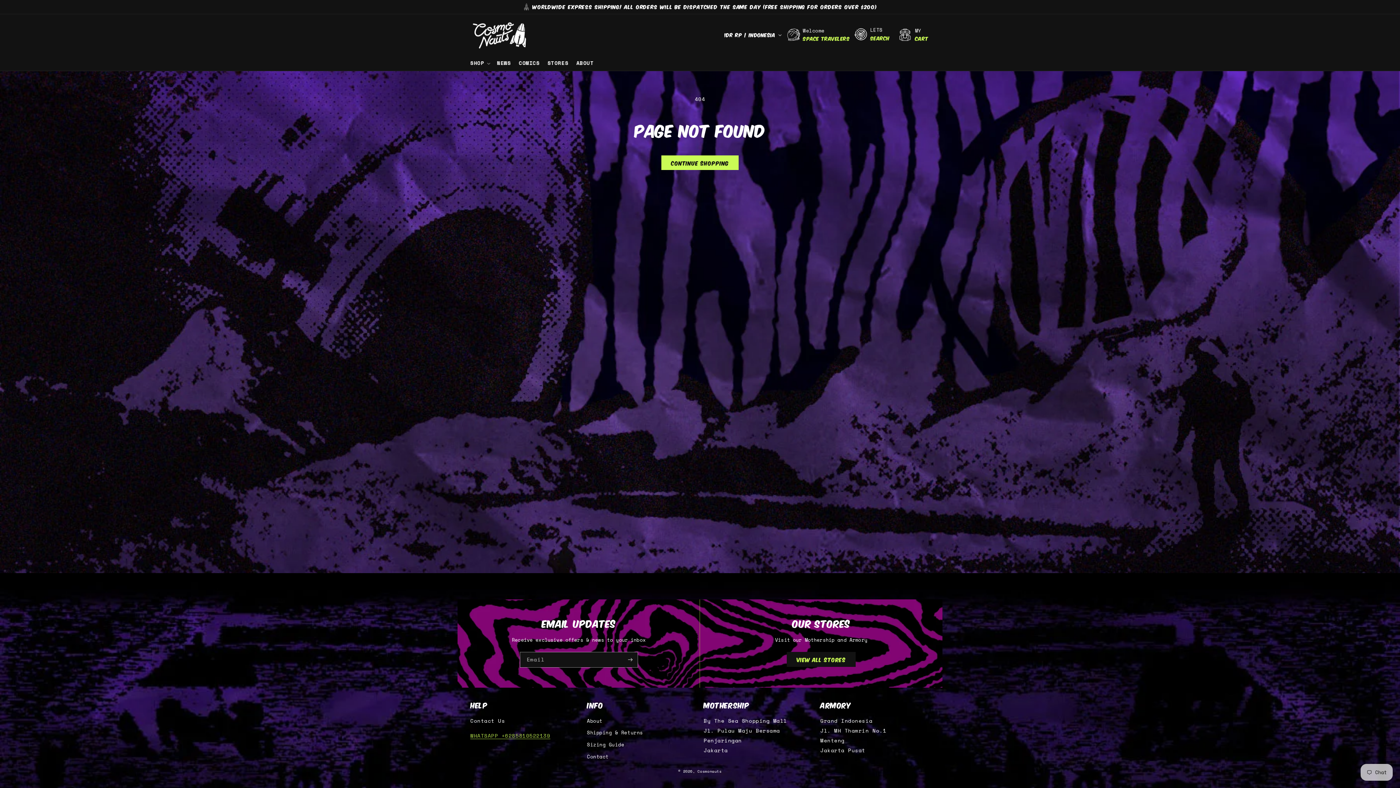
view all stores (821, 659)
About (595, 721)
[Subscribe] (630, 660)
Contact (598, 756)
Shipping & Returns (615, 732)
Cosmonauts (709, 771)
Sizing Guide (605, 744)
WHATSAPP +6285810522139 (510, 735)
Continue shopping (699, 163)
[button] (479, 63)
